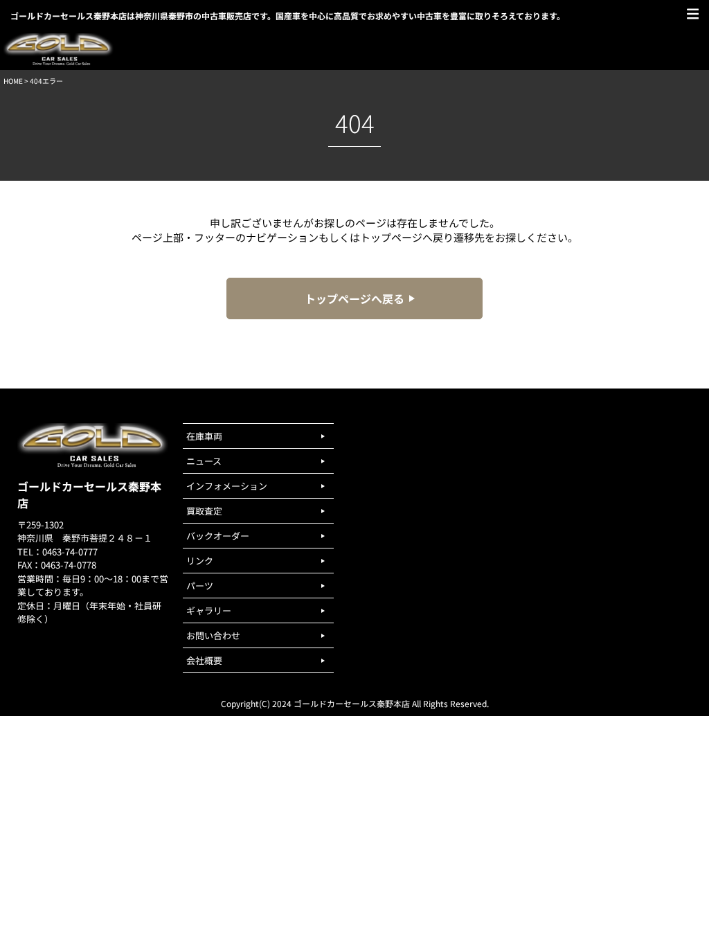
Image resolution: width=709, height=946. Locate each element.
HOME (13, 80)
